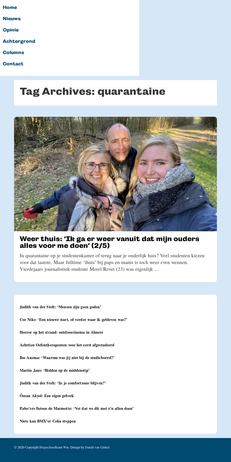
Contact (13, 64)
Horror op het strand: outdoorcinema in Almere (61, 332)
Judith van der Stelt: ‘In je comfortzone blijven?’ (63, 383)
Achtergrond (19, 41)
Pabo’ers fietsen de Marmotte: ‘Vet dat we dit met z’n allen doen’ (77, 408)
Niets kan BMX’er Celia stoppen (48, 421)
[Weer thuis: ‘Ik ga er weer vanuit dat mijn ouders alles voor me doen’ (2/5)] (115, 174)
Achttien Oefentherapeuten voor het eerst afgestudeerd (67, 345)
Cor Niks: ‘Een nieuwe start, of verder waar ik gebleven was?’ (73, 319)
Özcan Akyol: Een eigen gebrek (47, 396)
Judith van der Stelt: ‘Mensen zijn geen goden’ (60, 307)
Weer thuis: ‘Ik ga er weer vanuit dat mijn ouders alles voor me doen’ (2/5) (109, 242)
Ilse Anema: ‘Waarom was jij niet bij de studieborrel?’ (67, 357)
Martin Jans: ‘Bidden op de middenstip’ (55, 370)
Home (10, 7)
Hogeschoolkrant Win (54, 447)
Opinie (11, 30)
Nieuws (12, 18)
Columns (13, 52)
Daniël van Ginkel (97, 447)
